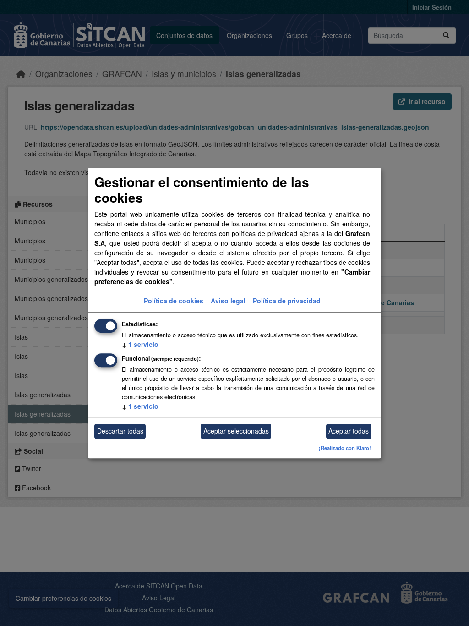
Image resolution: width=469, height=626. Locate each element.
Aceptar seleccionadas (236, 431)
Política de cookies (173, 300)
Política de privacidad (287, 300)
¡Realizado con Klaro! (345, 447)
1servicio (140, 344)
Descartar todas (120, 431)
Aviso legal (228, 300)
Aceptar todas (348, 431)
